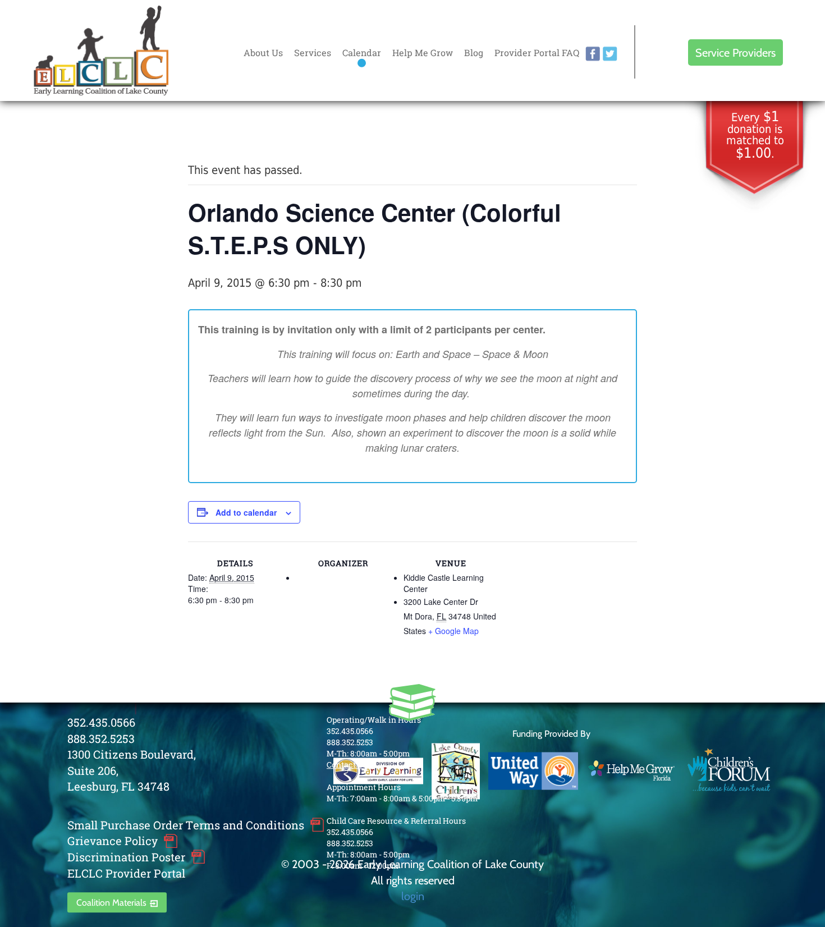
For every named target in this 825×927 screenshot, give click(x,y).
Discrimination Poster (126, 857)
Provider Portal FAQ (536, 52)
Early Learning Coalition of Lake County (101, 50)
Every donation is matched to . (755, 135)
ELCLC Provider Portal (126, 873)
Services (312, 52)
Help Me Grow (422, 52)
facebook (592, 54)
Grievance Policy (112, 841)
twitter (610, 54)
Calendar (361, 52)
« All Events (213, 132)
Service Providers (735, 52)
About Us (263, 52)
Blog (473, 52)
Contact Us (347, 764)
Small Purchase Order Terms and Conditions (185, 825)
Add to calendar (246, 512)
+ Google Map (453, 630)
